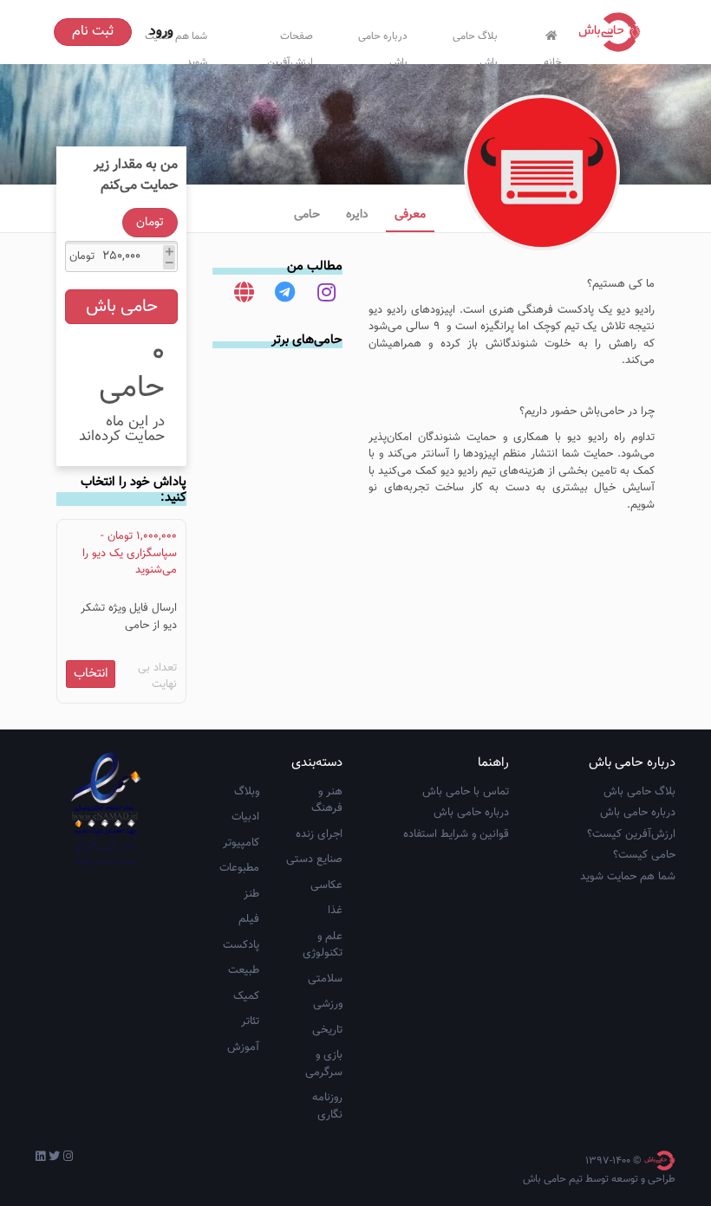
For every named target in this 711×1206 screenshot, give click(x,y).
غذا (335, 910)
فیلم (248, 919)
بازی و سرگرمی (323, 1064)
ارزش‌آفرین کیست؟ (631, 834)
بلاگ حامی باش (475, 45)
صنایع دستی (314, 859)
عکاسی (326, 885)
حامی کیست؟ (644, 855)
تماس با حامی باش (465, 792)
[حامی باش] (614, 32)
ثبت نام (93, 31)
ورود (161, 31)
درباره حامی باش (383, 45)
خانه (553, 58)
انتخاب (91, 674)
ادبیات (245, 817)
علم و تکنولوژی (322, 945)
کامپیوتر (241, 843)
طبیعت (243, 970)
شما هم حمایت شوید (627, 876)
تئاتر (250, 1021)
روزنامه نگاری (327, 1106)
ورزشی (327, 1004)
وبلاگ (246, 792)
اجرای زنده (319, 834)
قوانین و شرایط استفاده (456, 834)
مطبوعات (239, 868)
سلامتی (325, 979)
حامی (307, 214)
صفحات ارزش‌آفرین (290, 45)
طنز (251, 894)
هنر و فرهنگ (326, 800)
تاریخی (327, 1030)
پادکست (241, 945)
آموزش (243, 1047)
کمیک (246, 996)
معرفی (410, 214)
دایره (357, 214)
